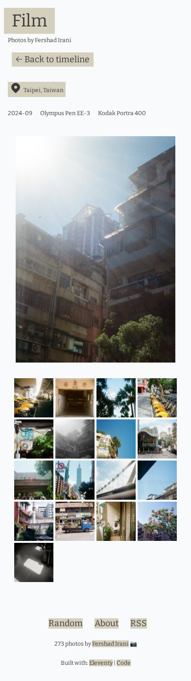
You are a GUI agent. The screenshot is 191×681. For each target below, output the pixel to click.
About (107, 623)
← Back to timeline (53, 59)
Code (124, 662)
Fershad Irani (110, 643)
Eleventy (101, 662)
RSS (138, 623)
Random (65, 623)
